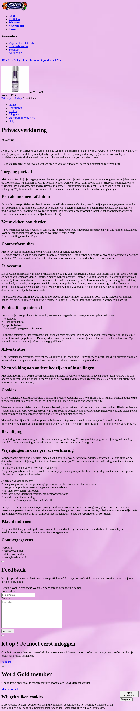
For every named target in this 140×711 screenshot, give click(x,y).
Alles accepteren (129, 694)
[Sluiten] (2, 561)
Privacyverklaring (11, 98)
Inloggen (14, 114)
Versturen (8, 631)
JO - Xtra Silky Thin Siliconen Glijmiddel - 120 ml (32, 60)
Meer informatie (10, 689)
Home (12, 104)
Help (11, 121)
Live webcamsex (18, 46)
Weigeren (126, 699)
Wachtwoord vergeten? (22, 117)
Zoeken (13, 111)
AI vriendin (15, 52)
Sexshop (14, 49)
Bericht (5, 598)
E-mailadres (8, 591)
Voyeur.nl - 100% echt (21, 43)
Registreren (15, 107)
